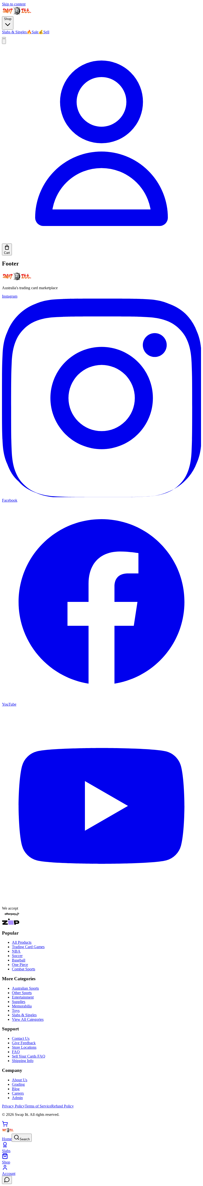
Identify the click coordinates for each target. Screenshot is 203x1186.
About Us (19, 1080)
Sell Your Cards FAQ (28, 1056)
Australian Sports (25, 988)
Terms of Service (38, 1106)
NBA (16, 951)
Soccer (17, 956)
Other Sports (22, 993)
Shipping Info (22, 1061)
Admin (17, 1098)
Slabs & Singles (14, 32)
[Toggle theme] (4, 38)
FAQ (16, 1052)
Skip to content (13, 4)
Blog (16, 1089)
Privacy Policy (13, 1106)
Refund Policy (62, 1106)
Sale (32, 32)
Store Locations (24, 1047)
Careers (18, 1093)
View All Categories (28, 1019)
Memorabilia (22, 1006)
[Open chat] (7, 1180)
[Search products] (4, 41)
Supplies (18, 1002)
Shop (7, 19)
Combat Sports (23, 969)
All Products (21, 942)
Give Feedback (24, 1043)
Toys (16, 1010)
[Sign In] (101, 241)
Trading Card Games (28, 947)
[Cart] (5, 1125)
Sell (43, 32)
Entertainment (23, 997)
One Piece (20, 964)
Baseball (18, 960)
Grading (18, 1084)
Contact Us (20, 1038)
